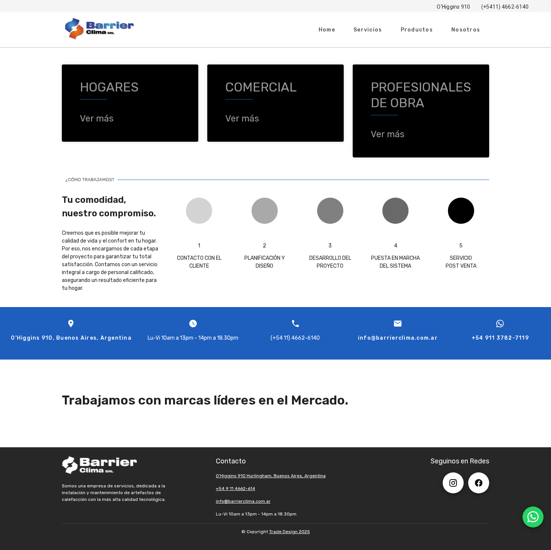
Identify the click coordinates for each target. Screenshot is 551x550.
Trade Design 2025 (289, 531)
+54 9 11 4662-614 (235, 488)
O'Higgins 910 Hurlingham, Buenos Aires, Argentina (271, 475)
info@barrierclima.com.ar (243, 501)
